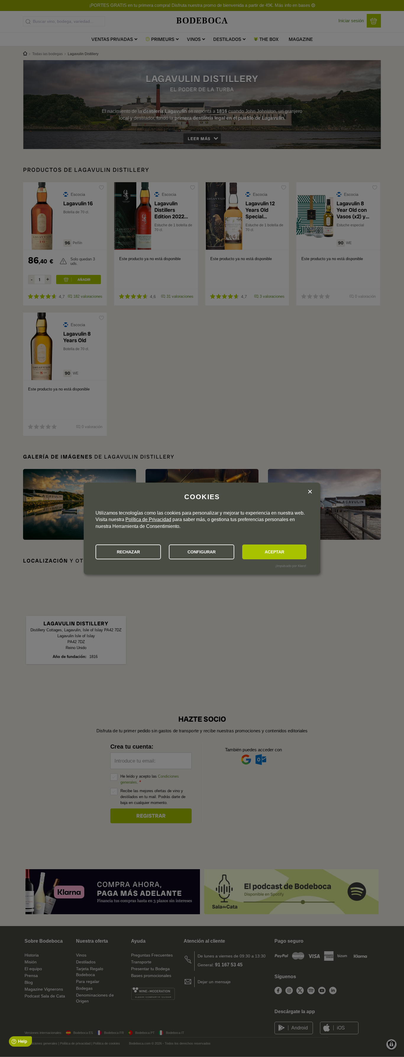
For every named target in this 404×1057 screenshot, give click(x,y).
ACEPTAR (274, 552)
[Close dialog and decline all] (310, 492)
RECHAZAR (128, 552)
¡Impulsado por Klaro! (290, 566)
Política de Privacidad (148, 519)
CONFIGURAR (202, 552)
